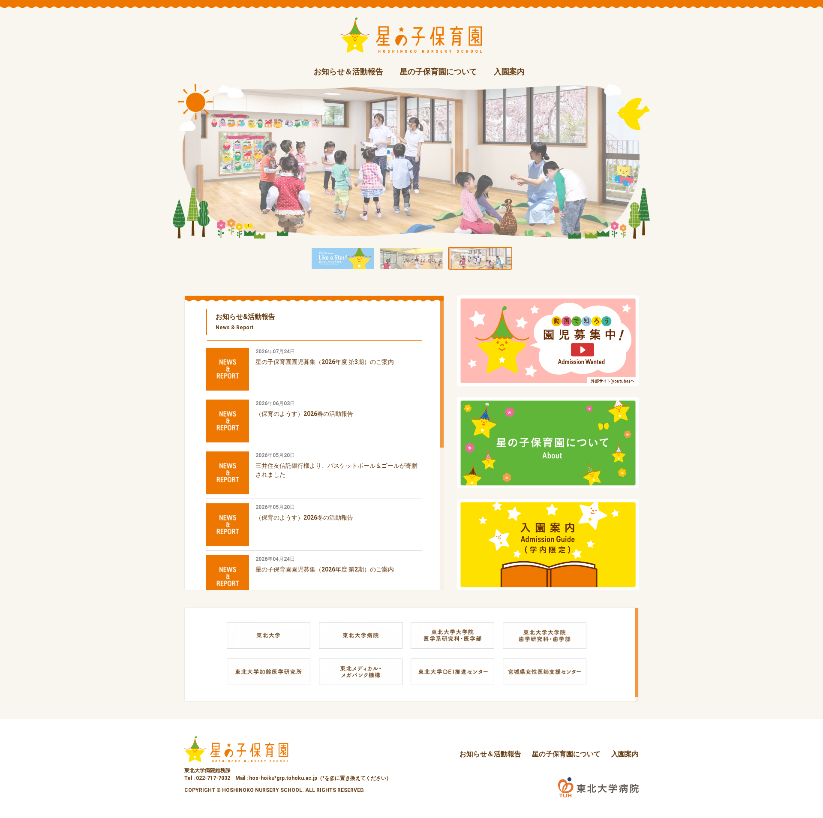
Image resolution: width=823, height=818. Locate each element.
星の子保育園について (438, 71)
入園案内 (509, 71)
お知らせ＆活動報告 (348, 71)
